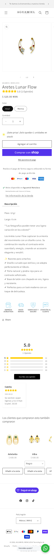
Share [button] (8, 319)
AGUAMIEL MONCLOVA (24, 542)
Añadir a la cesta (12, 471)
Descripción (10, 203)
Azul (7, 108)
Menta (21, 108)
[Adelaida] (13, 439)
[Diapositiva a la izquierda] (20, 77)
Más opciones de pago (27, 160)
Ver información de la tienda (19, 195)
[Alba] (35, 439)
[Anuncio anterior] (5, 4)
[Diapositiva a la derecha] (33, 77)
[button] (6, 12)
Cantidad (6, 115)
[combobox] (35, 464)
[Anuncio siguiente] (48, 4)
